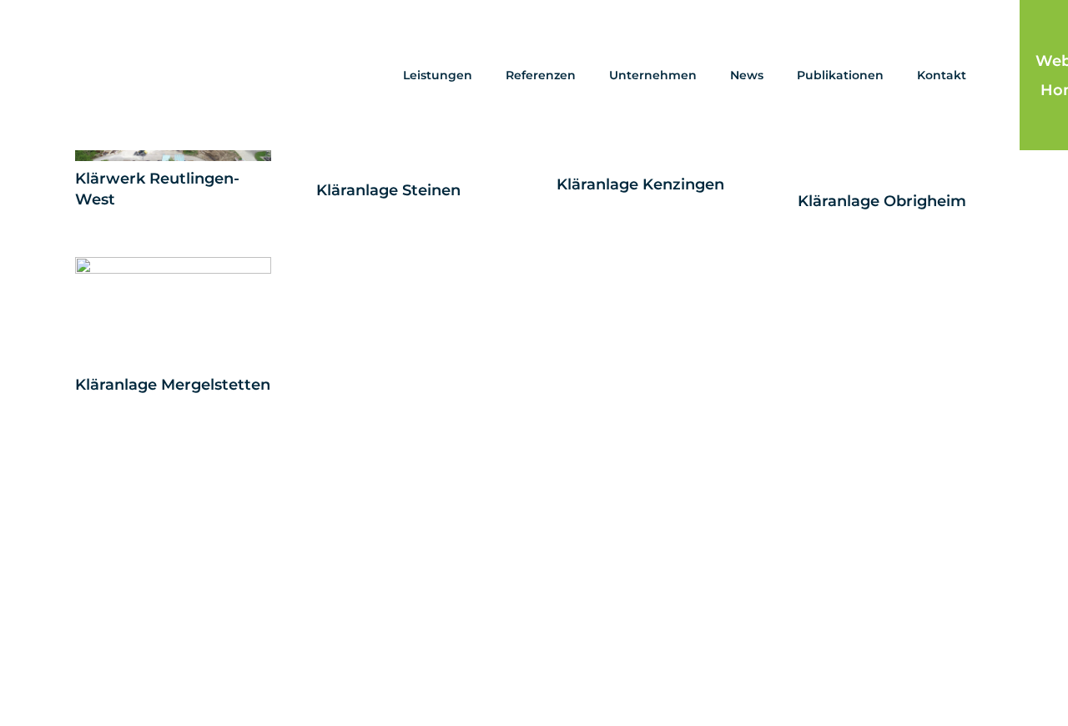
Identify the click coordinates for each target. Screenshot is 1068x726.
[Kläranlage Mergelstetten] (173, 312)
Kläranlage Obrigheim (882, 201)
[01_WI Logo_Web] (145, 75)
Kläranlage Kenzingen (640, 184)
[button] (479, 75)
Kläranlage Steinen (388, 190)
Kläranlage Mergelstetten (172, 385)
